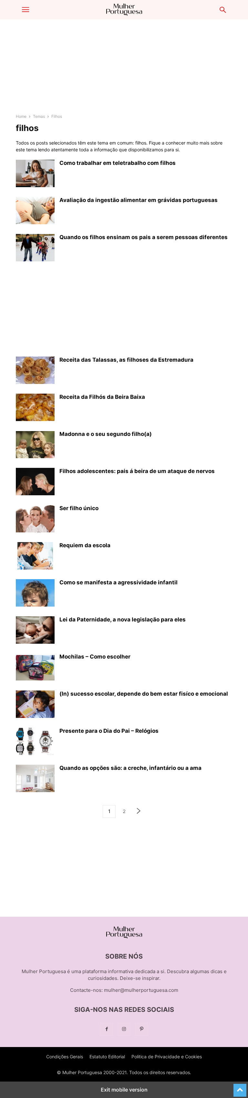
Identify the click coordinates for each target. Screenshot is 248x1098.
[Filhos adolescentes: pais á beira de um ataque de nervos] (35, 482)
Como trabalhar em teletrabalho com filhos (117, 163)
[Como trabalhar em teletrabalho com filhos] (35, 174)
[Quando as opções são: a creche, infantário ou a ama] (35, 779)
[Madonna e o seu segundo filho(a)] (35, 445)
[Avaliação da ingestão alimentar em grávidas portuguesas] (35, 211)
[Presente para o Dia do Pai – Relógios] (35, 742)
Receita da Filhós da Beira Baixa (102, 397)
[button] (25, 9)
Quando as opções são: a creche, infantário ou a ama (130, 768)
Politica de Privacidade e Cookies (166, 1056)
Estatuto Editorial (107, 1056)
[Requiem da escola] (35, 556)
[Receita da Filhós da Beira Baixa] (35, 408)
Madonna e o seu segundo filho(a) (105, 434)
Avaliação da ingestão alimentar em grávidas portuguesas (138, 200)
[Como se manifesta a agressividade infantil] (35, 593)
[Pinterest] (141, 1029)
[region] (124, 69)
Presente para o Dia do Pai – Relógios (109, 731)
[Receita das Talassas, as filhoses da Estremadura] (35, 371)
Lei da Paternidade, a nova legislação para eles (122, 619)
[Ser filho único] (35, 518)
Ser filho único (78, 508)
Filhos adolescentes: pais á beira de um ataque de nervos (137, 471)
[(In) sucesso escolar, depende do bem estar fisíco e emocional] (35, 705)
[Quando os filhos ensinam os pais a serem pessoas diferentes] (35, 248)
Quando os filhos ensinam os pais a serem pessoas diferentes (143, 237)
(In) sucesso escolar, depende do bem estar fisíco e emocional (143, 693)
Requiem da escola (84, 545)
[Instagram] (124, 1029)
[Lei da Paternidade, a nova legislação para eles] (35, 630)
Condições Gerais (64, 1056)
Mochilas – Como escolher (94, 656)
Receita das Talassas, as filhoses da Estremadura (126, 360)
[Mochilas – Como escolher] (35, 667)
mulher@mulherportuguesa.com (141, 990)
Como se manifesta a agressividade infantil (118, 582)
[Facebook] (106, 1029)
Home (21, 116)
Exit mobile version (124, 1089)
